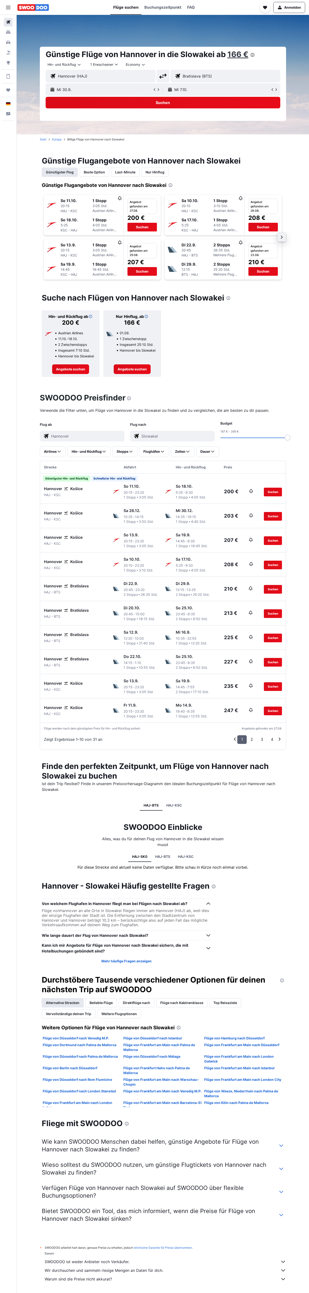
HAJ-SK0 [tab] (139, 856)
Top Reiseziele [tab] (225, 1003)
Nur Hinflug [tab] (155, 172)
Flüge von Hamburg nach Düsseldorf (234, 1038)
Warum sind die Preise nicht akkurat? (78, 1279)
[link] (70, 369)
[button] (8, 7)
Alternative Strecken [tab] (62, 1003)
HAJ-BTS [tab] (151, 805)
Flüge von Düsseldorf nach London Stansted (79, 1091)
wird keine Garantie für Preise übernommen (163, 1247)
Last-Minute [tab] (125, 172)
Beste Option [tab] (94, 172)
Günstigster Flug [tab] (60, 172)
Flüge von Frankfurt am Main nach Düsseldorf (241, 1045)
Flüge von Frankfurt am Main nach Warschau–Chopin (161, 1081)
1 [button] (242, 739)
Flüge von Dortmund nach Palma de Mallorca (79, 1045)
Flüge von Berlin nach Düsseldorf (70, 1068)
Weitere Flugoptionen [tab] (119, 1014)
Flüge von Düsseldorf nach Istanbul (152, 1038)
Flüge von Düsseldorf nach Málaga (151, 1056)
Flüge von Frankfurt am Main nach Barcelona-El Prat (162, 1105)
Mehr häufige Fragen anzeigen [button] (126, 961)
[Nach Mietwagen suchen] (8, 42)
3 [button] (262, 739)
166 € (237, 54)
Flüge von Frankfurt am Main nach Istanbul (239, 1068)
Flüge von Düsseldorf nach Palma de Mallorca (80, 1056)
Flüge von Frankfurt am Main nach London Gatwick (239, 1058)
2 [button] (252, 739)
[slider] (287, 437)
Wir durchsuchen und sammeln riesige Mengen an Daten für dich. (104, 1270)
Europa (57, 139)
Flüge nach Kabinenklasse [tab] (181, 1003)
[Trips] (8, 90)
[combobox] (64, 64)
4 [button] (272, 739)
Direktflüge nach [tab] (136, 1003)
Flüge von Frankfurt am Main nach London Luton (77, 1105)
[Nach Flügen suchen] (8, 22)
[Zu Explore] (8, 62)
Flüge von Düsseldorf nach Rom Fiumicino (77, 1079)
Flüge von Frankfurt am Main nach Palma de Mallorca (159, 1047)
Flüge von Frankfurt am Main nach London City (242, 1079)
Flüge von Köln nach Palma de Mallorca (236, 1103)
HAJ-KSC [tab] (174, 805)
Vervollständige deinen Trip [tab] (68, 1014)
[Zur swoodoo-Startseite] (33, 7)
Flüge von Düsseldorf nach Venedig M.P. (76, 1038)
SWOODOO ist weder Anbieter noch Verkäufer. (87, 1261)
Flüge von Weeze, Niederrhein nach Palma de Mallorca (241, 1093)
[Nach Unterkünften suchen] (8, 32)
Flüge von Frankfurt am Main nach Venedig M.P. (162, 1091)
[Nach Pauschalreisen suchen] (8, 52)
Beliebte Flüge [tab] (101, 1003)
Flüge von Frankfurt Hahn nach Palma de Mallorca (156, 1070)
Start (43, 139)
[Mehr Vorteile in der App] (8, 76)
